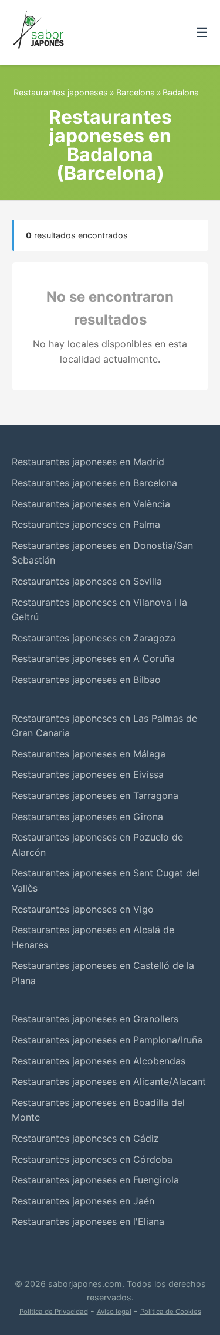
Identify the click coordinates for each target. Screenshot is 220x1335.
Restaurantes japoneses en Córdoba (92, 1159)
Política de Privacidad (53, 1311)
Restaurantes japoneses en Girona (87, 816)
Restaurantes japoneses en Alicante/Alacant (109, 1081)
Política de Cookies (170, 1311)
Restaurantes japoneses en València (91, 504)
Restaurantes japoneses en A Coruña (93, 658)
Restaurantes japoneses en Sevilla (87, 581)
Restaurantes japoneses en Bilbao (86, 679)
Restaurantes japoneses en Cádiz (85, 1138)
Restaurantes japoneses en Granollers (95, 1019)
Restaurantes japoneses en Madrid (88, 461)
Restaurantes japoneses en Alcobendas (98, 1061)
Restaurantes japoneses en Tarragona (95, 795)
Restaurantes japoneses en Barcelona (94, 483)
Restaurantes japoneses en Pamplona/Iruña (107, 1040)
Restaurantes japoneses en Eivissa (88, 774)
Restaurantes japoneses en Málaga (88, 754)
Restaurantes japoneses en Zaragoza (93, 638)
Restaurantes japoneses (60, 92)
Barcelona (135, 92)
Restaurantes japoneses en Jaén (83, 1201)
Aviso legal (114, 1311)
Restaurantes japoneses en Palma (86, 524)
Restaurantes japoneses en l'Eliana (88, 1221)
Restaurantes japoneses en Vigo (83, 909)
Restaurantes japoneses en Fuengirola (95, 1180)
